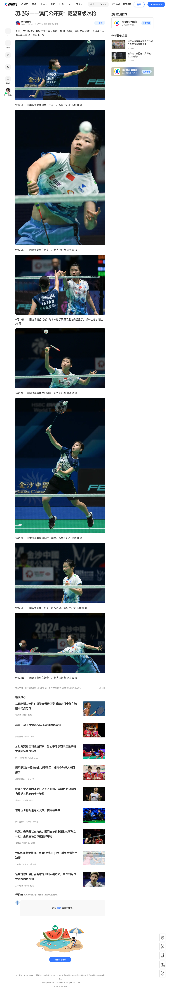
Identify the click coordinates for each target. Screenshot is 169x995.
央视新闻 (19, 736)
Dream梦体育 (21, 758)
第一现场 (19, 886)
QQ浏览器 (88, 975)
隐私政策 (47, 975)
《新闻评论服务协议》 (51, 895)
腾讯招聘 (71, 975)
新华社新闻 (20, 822)
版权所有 (63, 986)
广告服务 (63, 975)
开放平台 (55, 975)
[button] (146, 23)
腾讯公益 (79, 975)
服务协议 (39, 975)
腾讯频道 (96, 975)
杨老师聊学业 (20, 779)
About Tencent (29, 975)
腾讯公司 (57, 986)
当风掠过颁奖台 (21, 864)
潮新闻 (18, 715)
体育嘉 (18, 800)
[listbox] (60, 791)
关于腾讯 (19, 975)
